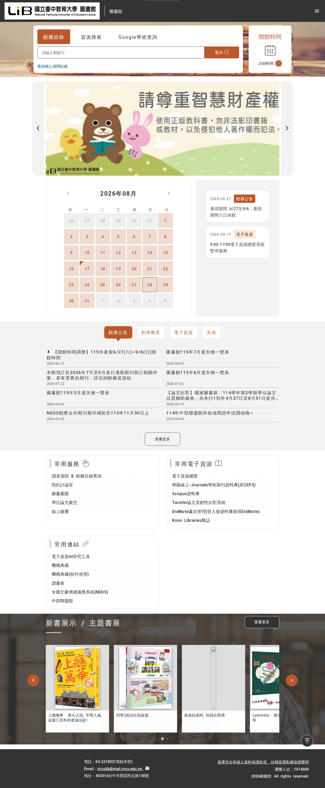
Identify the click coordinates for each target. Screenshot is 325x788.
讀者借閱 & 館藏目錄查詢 (77, 476)
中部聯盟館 (62, 600)
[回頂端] (307, 741)
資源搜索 (91, 36)
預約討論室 (62, 484)
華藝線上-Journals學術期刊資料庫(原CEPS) (214, 484)
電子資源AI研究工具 (71, 556)
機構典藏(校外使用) (70, 574)
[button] (158, 739)
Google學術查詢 (138, 36)
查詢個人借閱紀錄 (52, 66)
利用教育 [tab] (151, 332)
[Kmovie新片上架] (166, 128)
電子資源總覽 (185, 476)
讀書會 (58, 583)
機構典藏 (60, 565)
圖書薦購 (60, 493)
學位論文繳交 (64, 502)
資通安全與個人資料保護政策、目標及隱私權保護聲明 (263, 762)
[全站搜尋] (309, 11)
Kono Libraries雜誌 (191, 520)
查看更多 (162, 439)
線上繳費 (60, 511)
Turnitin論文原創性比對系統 (199, 502)
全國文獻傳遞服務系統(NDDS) (80, 591)
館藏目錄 (53, 36)
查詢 (219, 52)
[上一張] (38, 128)
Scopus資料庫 (186, 493)
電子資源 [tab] (183, 332)
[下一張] (287, 128)
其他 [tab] (211, 332)
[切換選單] (316, 11)
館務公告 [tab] (118, 332)
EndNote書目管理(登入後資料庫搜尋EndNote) (216, 511)
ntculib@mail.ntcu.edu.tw (120, 768)
